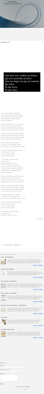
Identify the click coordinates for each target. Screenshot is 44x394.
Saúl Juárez (17, 245)
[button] (42, 42)
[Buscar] (42, 2)
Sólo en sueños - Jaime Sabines (9, 293)
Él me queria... (4, 317)
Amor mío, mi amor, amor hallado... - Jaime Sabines (13, 305)
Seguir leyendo (38, 265)
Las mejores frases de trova (8, 329)
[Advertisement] (22, 23)
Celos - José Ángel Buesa (7, 257)
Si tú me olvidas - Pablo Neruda (8, 281)
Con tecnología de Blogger (23, 386)
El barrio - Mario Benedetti (7, 269)
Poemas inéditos (8, 245)
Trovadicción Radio (12, 1)
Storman (26, 389)
